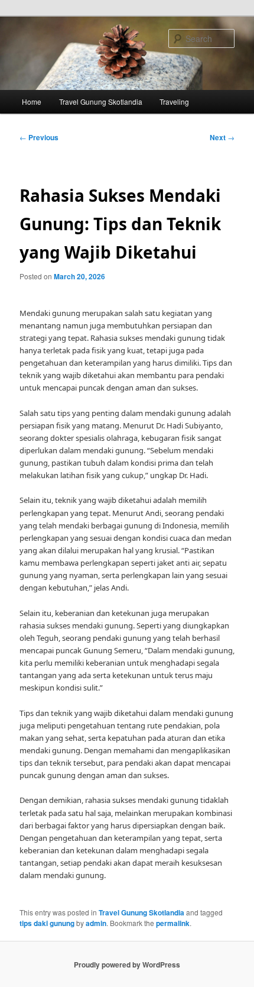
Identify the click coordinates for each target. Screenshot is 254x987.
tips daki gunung (46, 923)
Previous (38, 137)
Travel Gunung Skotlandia (100, 101)
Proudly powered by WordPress (127, 964)
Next (222, 137)
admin (96, 923)
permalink (173, 923)
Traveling (174, 101)
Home (31, 101)
